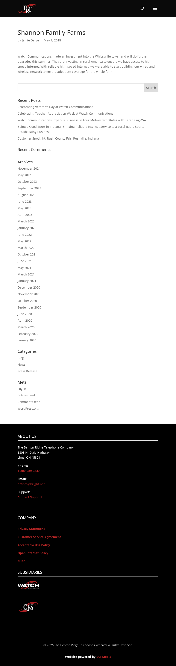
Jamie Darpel (31, 40)
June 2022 (25, 235)
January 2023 (27, 228)
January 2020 (27, 340)
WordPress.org (28, 408)
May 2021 (24, 268)
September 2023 (29, 188)
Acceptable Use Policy (34, 545)
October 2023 (27, 181)
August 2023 (26, 195)
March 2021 (26, 274)
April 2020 (25, 320)
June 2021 (25, 261)
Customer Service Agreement (39, 537)
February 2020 (28, 334)
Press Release (27, 371)
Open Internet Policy (33, 553)
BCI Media (103, 657)
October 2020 (27, 301)
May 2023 (24, 208)
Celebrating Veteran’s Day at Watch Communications (55, 107)
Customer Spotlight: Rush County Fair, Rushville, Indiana (58, 138)
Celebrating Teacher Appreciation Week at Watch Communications (65, 113)
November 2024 (29, 168)
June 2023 (25, 201)
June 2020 (25, 314)
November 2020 (29, 294)
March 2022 (26, 248)
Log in (22, 389)
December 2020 (29, 287)
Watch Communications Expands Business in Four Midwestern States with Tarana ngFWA (82, 120)
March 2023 (26, 221)
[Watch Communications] (28, 588)
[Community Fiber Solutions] (28, 612)
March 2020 (26, 327)
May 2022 (24, 241)
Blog (21, 358)
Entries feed (26, 395)
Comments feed (29, 402)
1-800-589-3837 (29, 471)
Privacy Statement (31, 529)
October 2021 (27, 254)
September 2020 (29, 307)
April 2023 (25, 215)
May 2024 (24, 175)
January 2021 (27, 281)
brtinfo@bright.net (31, 484)
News (22, 364)
